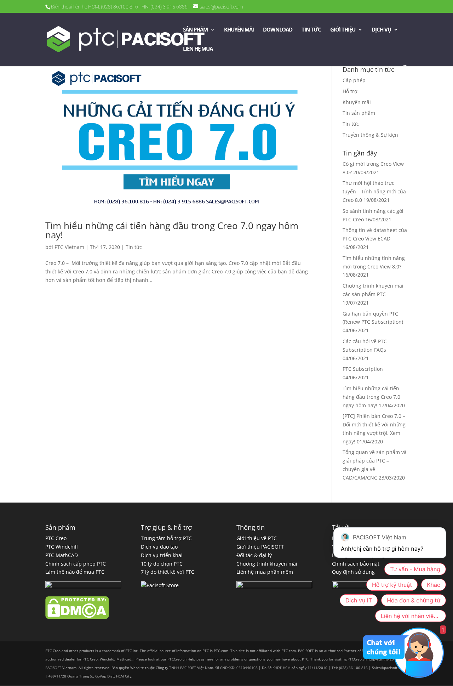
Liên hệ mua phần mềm (264, 571)
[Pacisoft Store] (160, 585)
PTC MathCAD (61, 555)
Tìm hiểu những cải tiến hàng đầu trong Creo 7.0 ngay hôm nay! (171, 230)
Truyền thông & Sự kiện (370, 134)
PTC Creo (56, 538)
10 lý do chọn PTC (162, 563)
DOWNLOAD (277, 30)
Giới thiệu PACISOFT (260, 546)
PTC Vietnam (69, 247)
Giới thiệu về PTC (256, 538)
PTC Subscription (363, 368)
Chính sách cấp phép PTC (75, 563)
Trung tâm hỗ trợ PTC (166, 538)
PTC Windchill (61, 546)
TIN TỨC (311, 30)
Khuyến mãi (357, 102)
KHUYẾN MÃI (239, 30)
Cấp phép (354, 80)
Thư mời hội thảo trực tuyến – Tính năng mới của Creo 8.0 (374, 191)
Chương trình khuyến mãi (266, 563)
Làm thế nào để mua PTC (74, 571)
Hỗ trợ (350, 91)
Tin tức (134, 247)
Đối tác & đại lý (254, 555)
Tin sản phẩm (359, 112)
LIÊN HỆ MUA (198, 49)
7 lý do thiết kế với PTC (167, 571)
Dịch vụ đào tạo (159, 546)
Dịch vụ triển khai (162, 555)
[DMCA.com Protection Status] (77, 617)
